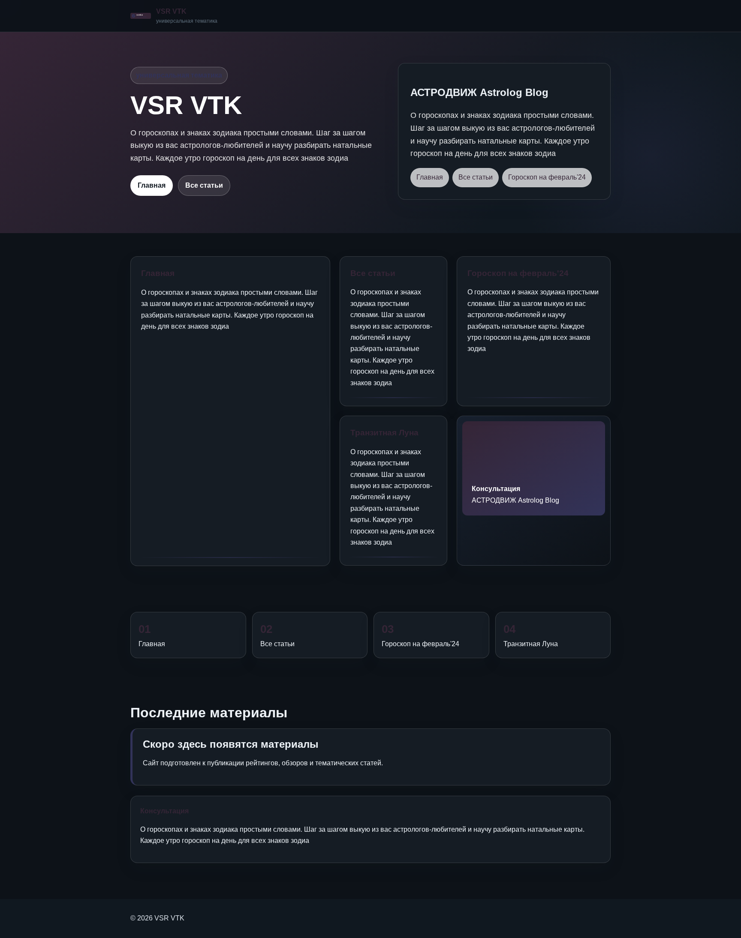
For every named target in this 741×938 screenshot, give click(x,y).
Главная (152, 185)
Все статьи (204, 185)
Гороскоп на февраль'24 (547, 177)
